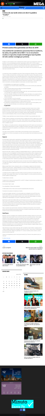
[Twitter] (24, 410)
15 (16, 283)
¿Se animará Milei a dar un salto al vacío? (7, 265)
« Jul (3, 291)
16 (19, 283)
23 (19, 285)
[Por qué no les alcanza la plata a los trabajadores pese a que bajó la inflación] (33, 283)
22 (16, 285)
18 (6, 285)
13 (11, 283)
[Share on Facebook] (8, 44)
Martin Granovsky (7, 238)
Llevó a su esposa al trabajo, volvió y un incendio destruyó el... (32, 358)
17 (3, 285)
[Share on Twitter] (22, 44)
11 (6, 283)
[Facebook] (21, 410)
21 (14, 285)
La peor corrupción (6, 248)
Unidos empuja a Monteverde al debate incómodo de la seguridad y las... (32, 308)
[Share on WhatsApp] (35, 44)
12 (9, 283)
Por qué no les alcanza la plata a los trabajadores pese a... (31, 291)
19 (9, 285)
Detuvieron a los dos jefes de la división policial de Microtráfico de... (32, 341)
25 (6, 287)
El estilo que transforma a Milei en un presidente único (22, 265)
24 (3, 287)
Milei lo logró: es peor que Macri (35, 265)
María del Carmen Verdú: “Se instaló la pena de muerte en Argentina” (34, 248)
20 (11, 285)
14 (14, 283)
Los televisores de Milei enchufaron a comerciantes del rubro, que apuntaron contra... (32, 325)
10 (3, 283)
